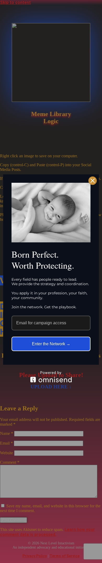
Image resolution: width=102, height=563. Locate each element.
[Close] (92, 180)
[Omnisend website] (51, 377)
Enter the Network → (51, 344)
